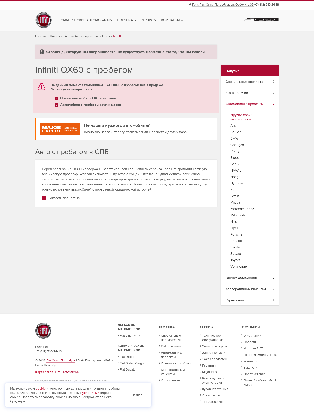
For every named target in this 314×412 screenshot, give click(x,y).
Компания (250, 327)
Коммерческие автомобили (131, 348)
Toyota (235, 260)
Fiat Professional (67, 372)
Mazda (235, 202)
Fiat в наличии (237, 93)
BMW (234, 138)
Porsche (236, 234)
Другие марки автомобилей (241, 117)
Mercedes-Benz (242, 209)
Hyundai (236, 183)
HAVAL (235, 170)
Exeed (235, 158)
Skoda (235, 247)
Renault (236, 241)
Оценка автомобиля (241, 278)
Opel (234, 228)
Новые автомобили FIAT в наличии (88, 98)
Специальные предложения (247, 82)
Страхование (236, 300)
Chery (234, 151)
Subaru (235, 254)
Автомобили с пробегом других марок (90, 105)
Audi (234, 126)
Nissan (235, 222)
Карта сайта (44, 372)
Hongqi (235, 177)
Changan (237, 145)
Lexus (234, 196)
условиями (90, 393)
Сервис (206, 327)
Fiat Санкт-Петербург (60, 360)
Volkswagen (239, 266)
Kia (232, 190)
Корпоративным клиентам (246, 289)
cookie (41, 388)
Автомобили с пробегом (244, 104)
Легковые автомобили (129, 327)
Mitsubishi (238, 215)
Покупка (167, 327)
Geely (234, 164)
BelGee (236, 132)
